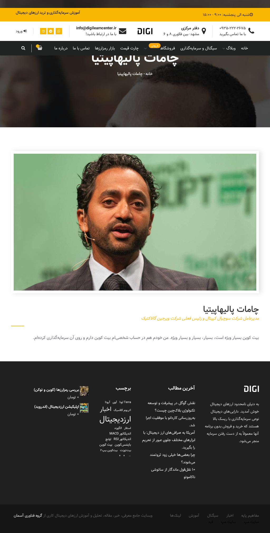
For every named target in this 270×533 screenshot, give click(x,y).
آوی (115, 402)
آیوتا (107, 402)
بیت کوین (105, 444)
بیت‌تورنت (125, 450)
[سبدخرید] (40, 48)
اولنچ (108, 439)
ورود (19, 31)
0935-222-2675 (232, 28)
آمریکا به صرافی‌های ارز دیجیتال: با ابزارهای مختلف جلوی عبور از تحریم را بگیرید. (168, 440)
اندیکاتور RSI (122, 439)
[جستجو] (23, 48)
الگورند (118, 428)
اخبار (105, 409)
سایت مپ (251, 522)
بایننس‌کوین (123, 444)
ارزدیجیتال (115, 419)
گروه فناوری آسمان (28, 515)
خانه (149, 74)
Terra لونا (125, 402)
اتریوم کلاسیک (122, 410)
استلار (127, 428)
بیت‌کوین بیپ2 (109, 450)
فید (210, 522)
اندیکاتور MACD (120, 433)
